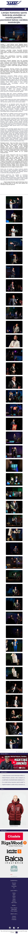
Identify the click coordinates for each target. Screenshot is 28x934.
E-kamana (14, 919)
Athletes (14, 901)
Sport (14, 894)
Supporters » (4, 830)
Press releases (14, 907)
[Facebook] (14, 928)
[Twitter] (18, 928)
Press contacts (14, 911)
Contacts (14, 916)
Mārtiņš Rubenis (14, 825)
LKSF (3, 9)
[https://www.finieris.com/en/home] (14, 846)
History (14, 896)
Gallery (14, 893)
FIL (14, 887)
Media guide (14, 909)
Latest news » (4, 772)
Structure (14, 883)
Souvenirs (14, 917)
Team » (2, 789)
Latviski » (14, 6)
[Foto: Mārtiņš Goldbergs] (13, 42)
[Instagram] (10, 928)
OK (16, 932)
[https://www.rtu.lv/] (14, 872)
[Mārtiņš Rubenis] (14, 824)
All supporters (14, 876)
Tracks (14, 899)
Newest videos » (5, 753)
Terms (14, 897)
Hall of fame (14, 902)
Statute (14, 884)
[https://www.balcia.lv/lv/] (14, 863)
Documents (14, 886)
